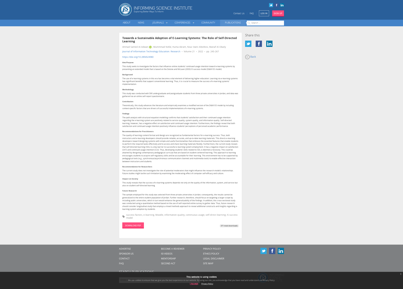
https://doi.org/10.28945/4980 (137, 57)
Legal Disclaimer (213, 259)
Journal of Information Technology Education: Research (151, 52)
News (141, 23)
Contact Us (238, 13)
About (126, 23)
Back (253, 57)
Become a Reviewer (172, 249)
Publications (233, 23)
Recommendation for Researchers (137, 167)
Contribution (127, 102)
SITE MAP (208, 264)
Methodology (128, 90)
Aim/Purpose (128, 63)
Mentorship (168, 259)
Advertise (125, 249)
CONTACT (124, 259)
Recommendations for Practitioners (137, 132)
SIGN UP (278, 13)
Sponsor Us (126, 254)
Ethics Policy (211, 254)
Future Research (129, 191)
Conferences (183, 23)
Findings (125, 114)
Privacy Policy (212, 249)
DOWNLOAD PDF (133, 225)
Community (208, 23)
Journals (159, 23)
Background (127, 75)
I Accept (194, 284)
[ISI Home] (166, 9)
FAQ (252, 13)
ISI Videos (166, 254)
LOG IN (264, 13)
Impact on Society (130, 179)
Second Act (168, 264)
